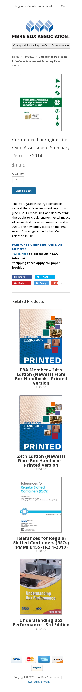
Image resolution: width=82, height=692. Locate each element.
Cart (64, 6)
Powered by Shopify (38, 681)
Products (29, 56)
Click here (21, 254)
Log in (19, 6)
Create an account (39, 6)
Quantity (18, 173)
